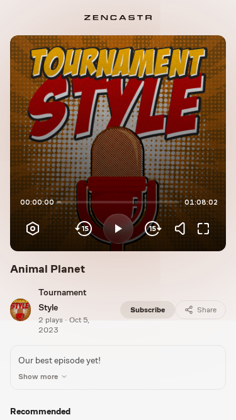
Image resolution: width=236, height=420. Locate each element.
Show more (38, 376)
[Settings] (33, 229)
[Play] (118, 228)
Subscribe (147, 309)
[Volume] (183, 229)
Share (206, 309)
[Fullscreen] (203, 229)
